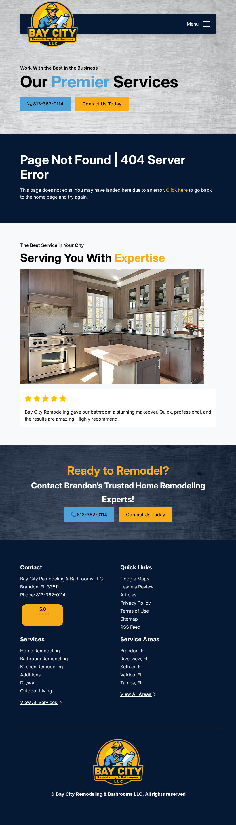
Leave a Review (137, 587)
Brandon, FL (133, 650)
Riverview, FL (134, 658)
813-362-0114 (47, 104)
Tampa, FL (131, 683)
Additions (30, 675)
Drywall (28, 683)
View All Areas (136, 694)
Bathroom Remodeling (44, 658)
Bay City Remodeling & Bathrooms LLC (99, 794)
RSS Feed (130, 627)
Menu (193, 24)
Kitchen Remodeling (41, 666)
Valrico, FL (131, 675)
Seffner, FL (131, 666)
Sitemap (129, 619)
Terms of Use (134, 611)
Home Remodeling (40, 650)
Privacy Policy (135, 603)
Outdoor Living (36, 691)
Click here (177, 190)
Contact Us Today (101, 104)
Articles (128, 595)
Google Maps (134, 579)
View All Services (39, 702)
